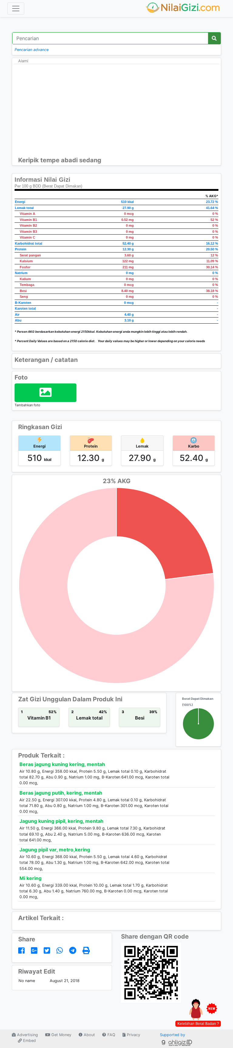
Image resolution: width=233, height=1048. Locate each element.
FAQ (110, 1035)
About (89, 1035)
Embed (29, 1040)
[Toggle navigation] (15, 8)
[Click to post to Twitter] (48, 950)
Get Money (60, 1035)
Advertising (27, 1035)
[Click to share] (22, 950)
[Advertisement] (116, 110)
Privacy (133, 1035)
